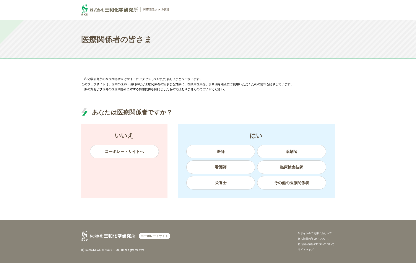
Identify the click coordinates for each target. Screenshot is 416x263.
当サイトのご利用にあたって (315, 233)
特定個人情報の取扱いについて (316, 244)
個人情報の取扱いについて (313, 238)
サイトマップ (306, 249)
